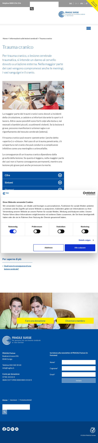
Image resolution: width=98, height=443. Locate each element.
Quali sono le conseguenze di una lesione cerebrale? (17, 267)
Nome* (52, 362)
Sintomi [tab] (9, 182)
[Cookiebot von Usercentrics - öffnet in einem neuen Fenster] (84, 193)
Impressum (13, 400)
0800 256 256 (15, 3)
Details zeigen (85, 240)
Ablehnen (49, 248)
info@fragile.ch (8, 368)
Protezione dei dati (26, 400)
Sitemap (5, 400)
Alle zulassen (80, 248)
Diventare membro (75, 320)
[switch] (37, 231)
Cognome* (54, 368)
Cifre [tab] (7, 175)
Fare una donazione (35, 320)
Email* (52, 374)
